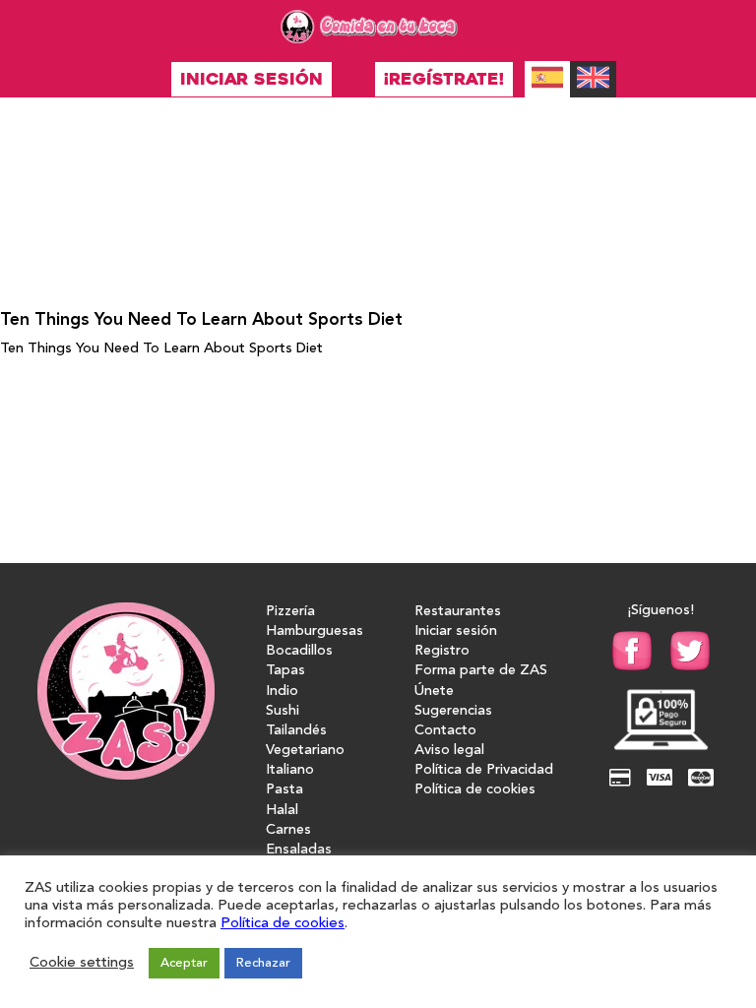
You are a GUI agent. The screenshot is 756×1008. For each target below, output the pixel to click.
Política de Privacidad (483, 770)
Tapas (285, 670)
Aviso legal (449, 750)
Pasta (284, 790)
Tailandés (296, 731)
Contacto (445, 731)
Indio (282, 691)
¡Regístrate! (444, 79)
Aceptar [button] (184, 963)
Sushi (282, 711)
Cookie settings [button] (82, 963)
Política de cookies (475, 790)
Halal (282, 810)
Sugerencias (453, 711)
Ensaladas (299, 850)
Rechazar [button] (263, 963)
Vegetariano (305, 750)
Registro (442, 651)
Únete (434, 691)
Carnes (288, 830)
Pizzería (290, 611)
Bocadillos (299, 651)
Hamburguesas (314, 631)
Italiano (290, 770)
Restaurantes (457, 611)
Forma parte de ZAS (480, 670)
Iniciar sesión (251, 79)
